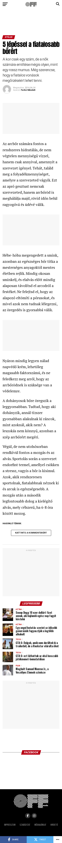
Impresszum (10, 824)
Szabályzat (25, 824)
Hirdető (54, 824)
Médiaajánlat (40, 824)
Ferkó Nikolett (28, 90)
